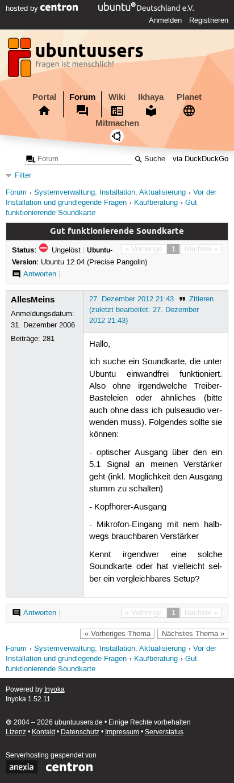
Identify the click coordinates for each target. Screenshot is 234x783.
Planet (189, 97)
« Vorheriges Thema (118, 633)
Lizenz (16, 732)
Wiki (117, 97)
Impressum (122, 732)
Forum (82, 97)
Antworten (39, 274)
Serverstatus (164, 732)
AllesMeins (33, 299)
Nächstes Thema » (193, 633)
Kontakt (43, 732)
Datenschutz (80, 732)
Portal (44, 97)
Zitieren (201, 299)
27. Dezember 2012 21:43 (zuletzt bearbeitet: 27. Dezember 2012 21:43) (144, 309)
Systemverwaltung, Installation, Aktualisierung (110, 192)
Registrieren (208, 20)
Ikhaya (151, 97)
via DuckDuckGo (200, 159)
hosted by (23, 8)
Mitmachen (117, 123)
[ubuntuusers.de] (77, 60)
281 (49, 338)
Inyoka (54, 689)
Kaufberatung (156, 203)
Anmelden (165, 20)
